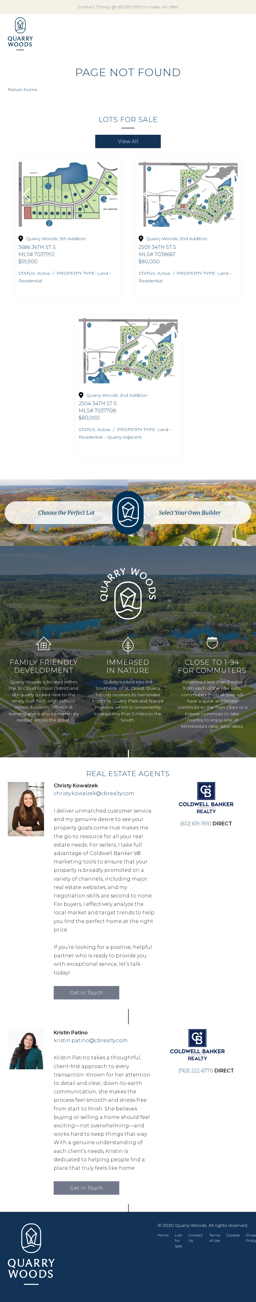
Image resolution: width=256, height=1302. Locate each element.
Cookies (233, 1235)
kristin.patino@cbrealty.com (91, 1040)
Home (163, 1235)
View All (128, 141)
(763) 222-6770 (196, 1071)
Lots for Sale (178, 1240)
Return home (22, 89)
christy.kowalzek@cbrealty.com (94, 793)
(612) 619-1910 (195, 824)
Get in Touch (86, 993)
